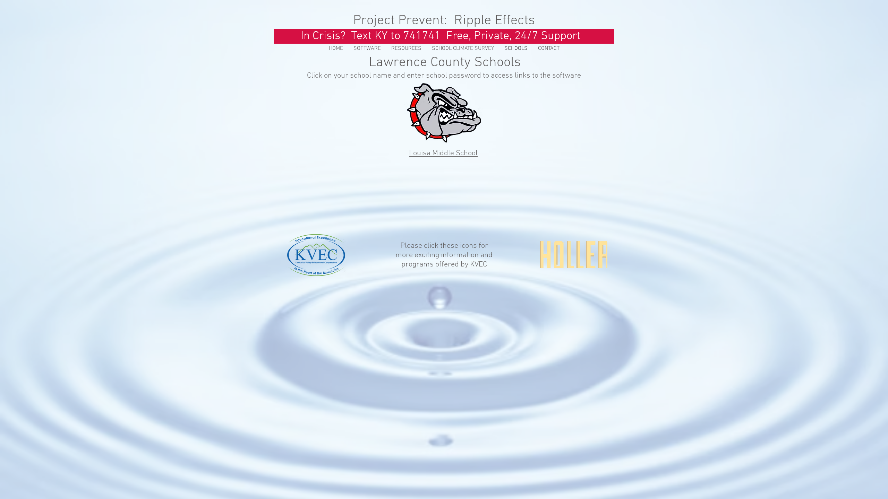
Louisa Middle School (443, 153)
